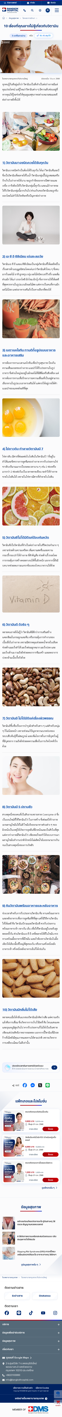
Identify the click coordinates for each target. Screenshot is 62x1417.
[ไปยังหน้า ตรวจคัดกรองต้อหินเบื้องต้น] (13, 1120)
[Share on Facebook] (25, 1085)
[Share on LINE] (47, 1085)
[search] (32, 10)
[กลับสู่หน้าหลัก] (10, 10)
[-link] (7, 1313)
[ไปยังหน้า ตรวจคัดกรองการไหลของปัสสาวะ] (13, 1171)
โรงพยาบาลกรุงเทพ (9, 1278)
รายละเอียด (33, 1129)
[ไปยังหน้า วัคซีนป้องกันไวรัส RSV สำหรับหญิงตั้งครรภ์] (13, 1146)
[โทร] (24, 10)
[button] (24, 10)
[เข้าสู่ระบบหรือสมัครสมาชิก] (40, 10)
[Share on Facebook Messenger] (32, 1085)
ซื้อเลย (50, 1129)
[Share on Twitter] (40, 1085)
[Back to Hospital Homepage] (3, 18)
